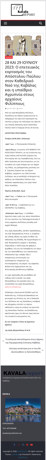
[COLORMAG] (23, 372)
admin (21, 108)
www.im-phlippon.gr (13, 287)
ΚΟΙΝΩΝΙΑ (9, 57)
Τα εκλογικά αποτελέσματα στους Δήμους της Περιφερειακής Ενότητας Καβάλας (24, 341)
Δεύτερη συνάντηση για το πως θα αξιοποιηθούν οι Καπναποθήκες (25, 350)
